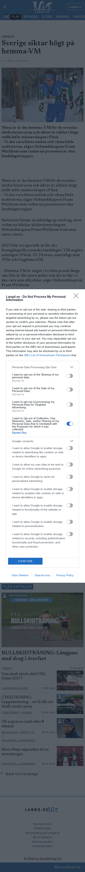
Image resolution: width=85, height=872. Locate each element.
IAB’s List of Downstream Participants (47, 355)
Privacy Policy (65, 575)
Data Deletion (20, 575)
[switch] (70, 376)
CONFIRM (25, 561)
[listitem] (42, 367)
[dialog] (42, 436)
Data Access (42, 575)
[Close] (77, 297)
